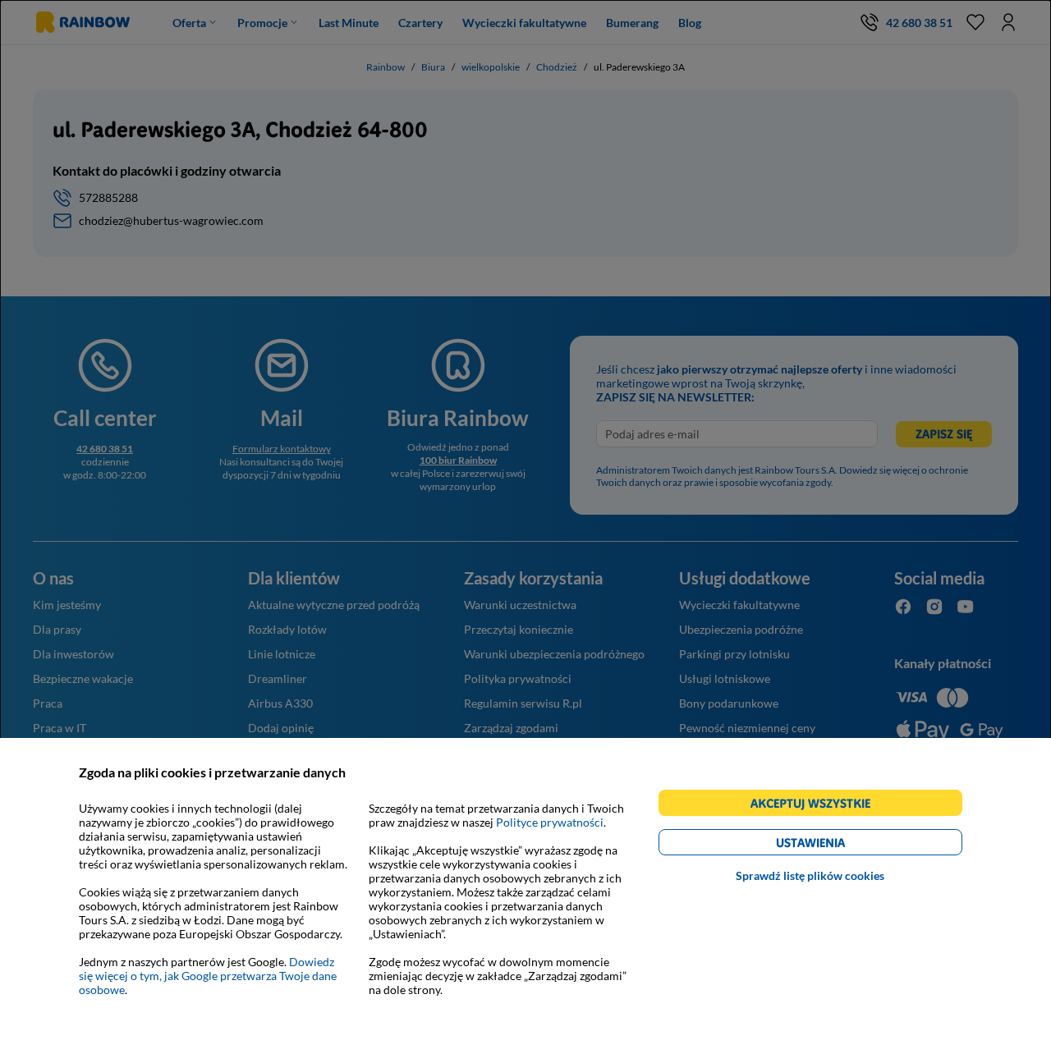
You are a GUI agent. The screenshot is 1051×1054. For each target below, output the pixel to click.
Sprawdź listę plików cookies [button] (810, 875)
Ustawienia (839, 845)
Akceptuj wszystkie (817, 805)
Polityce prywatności (550, 822)
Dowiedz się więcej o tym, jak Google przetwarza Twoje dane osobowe (208, 976)
